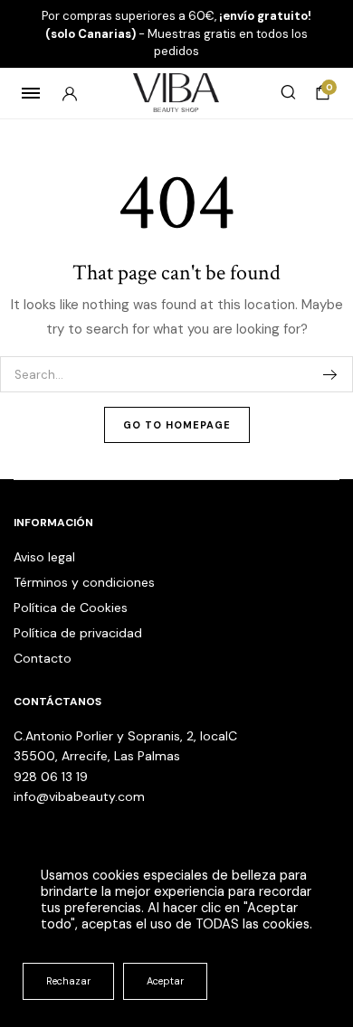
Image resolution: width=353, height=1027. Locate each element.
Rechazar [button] (68, 981)
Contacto (43, 658)
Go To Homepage (177, 425)
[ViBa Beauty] (177, 92)
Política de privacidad (78, 633)
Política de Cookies (71, 607)
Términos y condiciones (84, 582)
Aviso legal (44, 557)
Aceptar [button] (165, 981)
